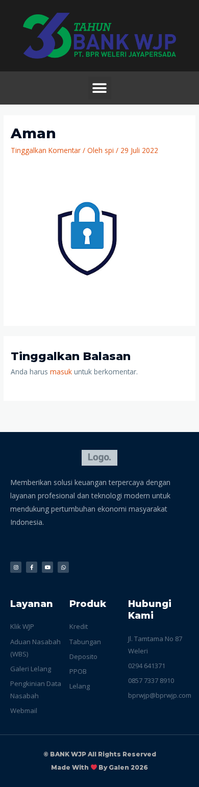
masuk (61, 371)
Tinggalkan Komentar (46, 150)
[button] (99, 88)
